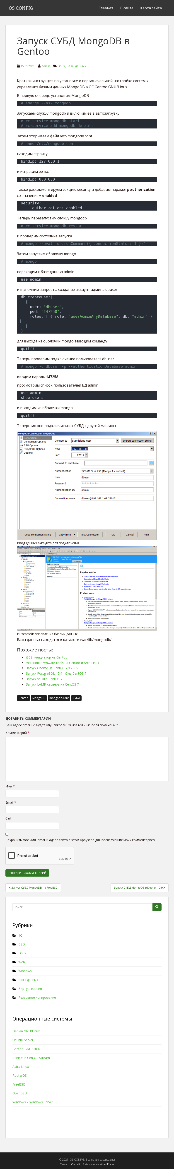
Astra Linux (20, 1066)
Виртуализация (30, 988)
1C (20, 935)
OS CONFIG (21, 8)
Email (10, 802)
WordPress (107, 1164)
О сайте (126, 7)
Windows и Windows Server (32, 1102)
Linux (61, 66)
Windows (25, 971)
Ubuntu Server (22, 1040)
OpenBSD (19, 1093)
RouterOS (19, 1075)
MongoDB (38, 698)
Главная (106, 7)
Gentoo (23, 698)
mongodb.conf (59, 698)
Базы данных (76, 66)
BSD (21, 944)
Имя (10, 786)
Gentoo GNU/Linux (26, 1049)
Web (21, 962)
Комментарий (17, 733)
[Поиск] (157, 907)
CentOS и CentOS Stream (31, 1058)
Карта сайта (151, 7)
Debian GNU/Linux (26, 1031)
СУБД (76, 698)
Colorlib (76, 1164)
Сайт (9, 818)
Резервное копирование (37, 997)
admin (45, 66)
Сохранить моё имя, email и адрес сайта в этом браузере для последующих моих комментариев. (80, 840)
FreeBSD (19, 1084)
